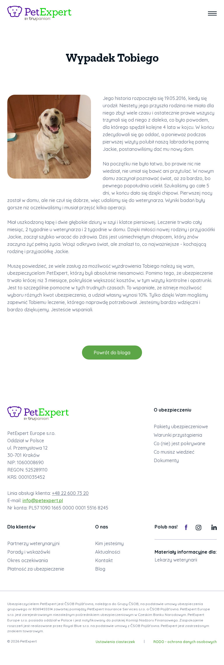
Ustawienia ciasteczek (115, 642)
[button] (212, 13)
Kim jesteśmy (109, 543)
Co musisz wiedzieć (174, 452)
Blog (100, 569)
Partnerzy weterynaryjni (33, 543)
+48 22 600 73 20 (70, 493)
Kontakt (104, 560)
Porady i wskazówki (28, 552)
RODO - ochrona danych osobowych (185, 642)
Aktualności (107, 552)
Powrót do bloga (112, 352)
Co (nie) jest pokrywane (179, 443)
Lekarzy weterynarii (176, 560)
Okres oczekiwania (27, 560)
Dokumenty (166, 460)
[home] (39, 13)
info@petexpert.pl (42, 500)
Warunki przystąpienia (178, 435)
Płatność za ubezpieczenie (35, 569)
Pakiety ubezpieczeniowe (181, 426)
